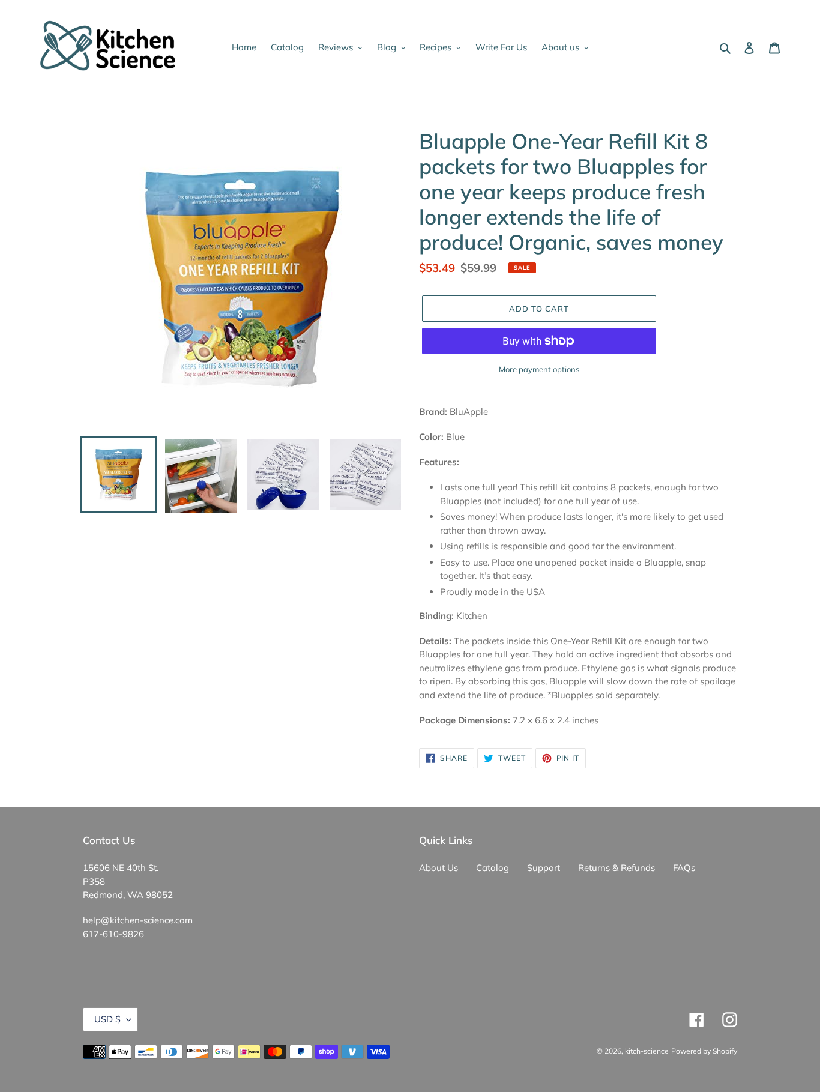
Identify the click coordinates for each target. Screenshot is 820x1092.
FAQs (684, 867)
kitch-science (647, 1050)
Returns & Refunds (616, 867)
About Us (438, 867)
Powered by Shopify (704, 1050)
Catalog (492, 867)
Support (543, 867)
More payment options (539, 369)
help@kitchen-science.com (138, 920)
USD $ (107, 1019)
